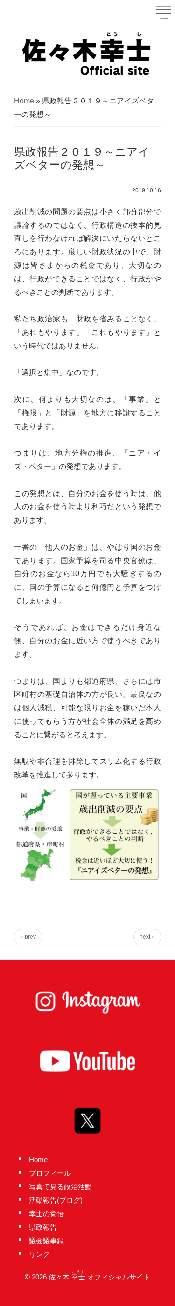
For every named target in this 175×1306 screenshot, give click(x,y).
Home (24, 101)
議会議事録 (46, 1241)
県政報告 (43, 1227)
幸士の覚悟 (46, 1214)
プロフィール (50, 1173)
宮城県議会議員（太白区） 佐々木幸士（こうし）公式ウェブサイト (87, 53)
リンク (39, 1254)
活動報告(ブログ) (56, 1200)
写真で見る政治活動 (60, 1186)
